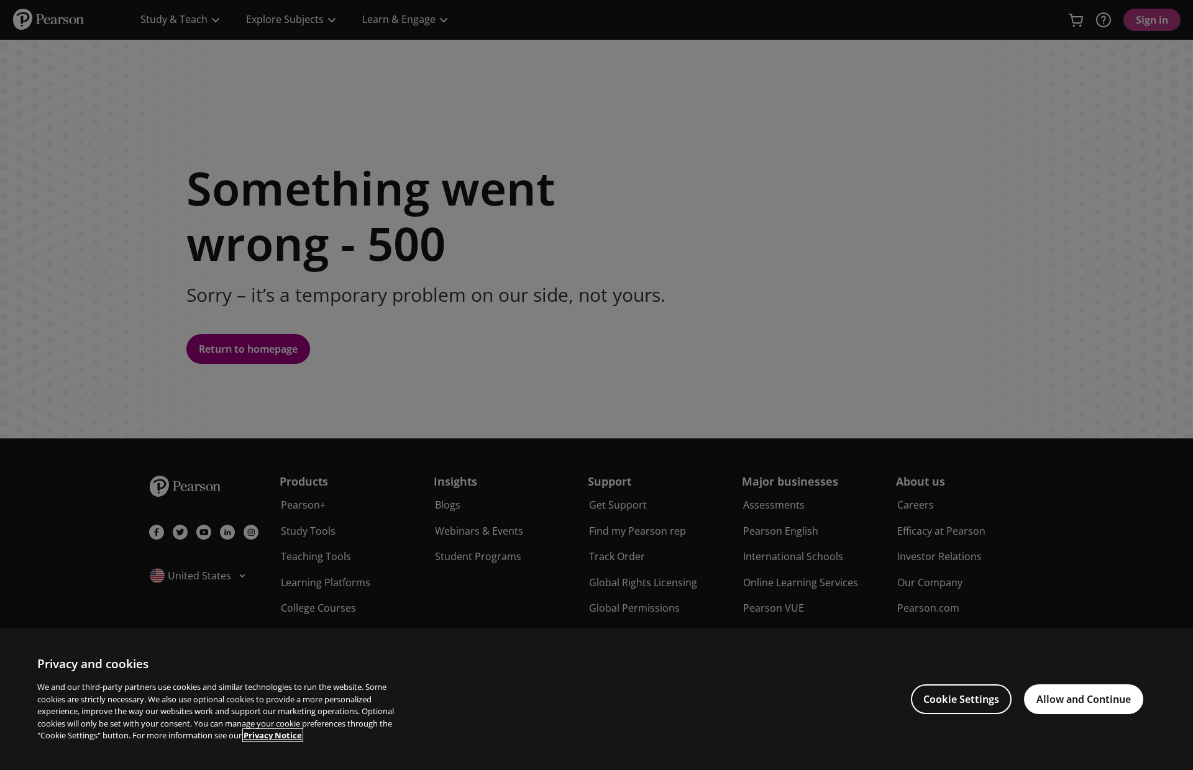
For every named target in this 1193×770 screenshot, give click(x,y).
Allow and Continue (1083, 699)
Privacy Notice (273, 735)
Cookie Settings (961, 699)
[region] (596, 699)
